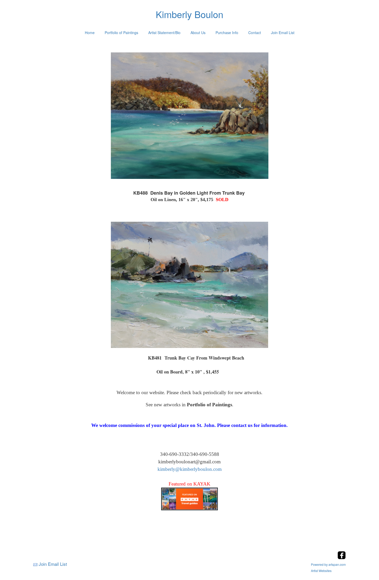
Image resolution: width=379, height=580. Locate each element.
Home (90, 32)
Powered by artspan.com (328, 564)
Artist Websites (321, 570)
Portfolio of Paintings (121, 32)
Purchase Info (227, 32)
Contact (254, 32)
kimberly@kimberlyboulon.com (190, 469)
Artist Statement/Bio (164, 32)
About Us (198, 32)
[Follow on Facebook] (341, 557)
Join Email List (282, 32)
